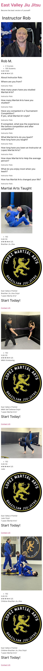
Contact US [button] (5, 308)
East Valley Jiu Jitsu (21, 4)
